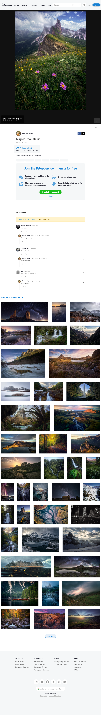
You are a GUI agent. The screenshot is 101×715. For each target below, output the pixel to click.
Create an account (30, 219)
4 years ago (34, 225)
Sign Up (96, 5)
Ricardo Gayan (27, 133)
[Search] (79, 5)
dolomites (64, 160)
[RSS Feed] (64, 681)
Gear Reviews (20, 664)
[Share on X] (83, 133)
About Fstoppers (80, 661)
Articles (16, 5)
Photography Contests (41, 670)
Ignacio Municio (26, 225)
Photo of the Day (39, 664)
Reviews (24, 5)
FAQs (76, 670)
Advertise (77, 667)
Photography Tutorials (61, 661)
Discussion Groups (40, 667)
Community (33, 5)
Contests (42, 5)
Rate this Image (9, 118)
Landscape (20, 160)
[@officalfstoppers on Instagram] (36, 681)
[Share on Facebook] (79, 133)
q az (22, 271)
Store (49, 5)
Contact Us (78, 664)
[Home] (6, 5)
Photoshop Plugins (60, 664)
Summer (38, 160)
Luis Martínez (25, 248)
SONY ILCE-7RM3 (24, 147)
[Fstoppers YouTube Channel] (41, 681)
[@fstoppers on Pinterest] (59, 681)
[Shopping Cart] (84, 5)
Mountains (54, 160)
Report (97, 127)
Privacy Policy (44, 696)
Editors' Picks (38, 661)
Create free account (50, 192)
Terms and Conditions (55, 696)
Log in (51, 196)
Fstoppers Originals (22, 667)
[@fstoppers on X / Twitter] (53, 681)
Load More (51, 636)
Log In (89, 5)
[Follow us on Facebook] (47, 681)
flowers (45, 160)
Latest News (19, 661)
